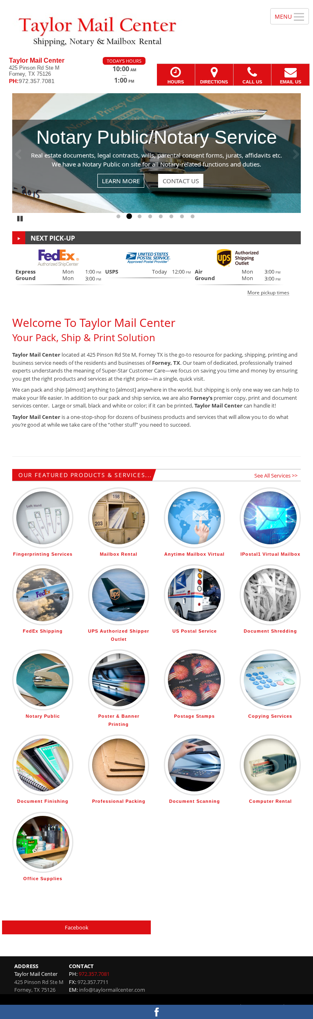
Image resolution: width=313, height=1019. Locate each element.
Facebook (76, 927)
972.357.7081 (94, 973)
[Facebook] (156, 1012)
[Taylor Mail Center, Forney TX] (156, 28)
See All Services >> (276, 475)
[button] (156, 271)
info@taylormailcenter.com (112, 989)
